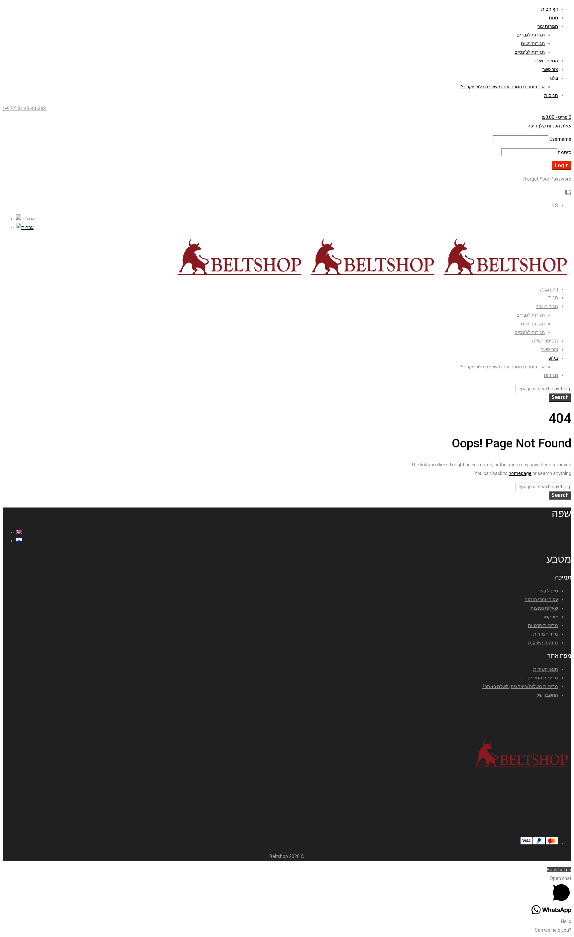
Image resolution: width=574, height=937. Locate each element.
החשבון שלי (546, 695)
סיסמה (564, 152)
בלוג (554, 78)
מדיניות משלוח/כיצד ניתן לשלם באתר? (520, 686)
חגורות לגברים (531, 35)
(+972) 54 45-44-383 (24, 108)
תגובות (551, 95)
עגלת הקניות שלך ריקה (549, 125)
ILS (568, 192)
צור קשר (550, 69)
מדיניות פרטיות (543, 625)
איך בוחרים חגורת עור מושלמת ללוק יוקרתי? (502, 86)
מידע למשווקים (543, 642)
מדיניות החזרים (542, 677)
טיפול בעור (547, 590)
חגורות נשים (533, 43)
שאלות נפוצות (544, 608)
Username (560, 139)
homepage (520, 473)
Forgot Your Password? (547, 179)
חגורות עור (547, 26)
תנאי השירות (545, 669)
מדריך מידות (545, 634)
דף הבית (549, 9)
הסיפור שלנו (546, 60)
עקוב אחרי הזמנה (541, 599)
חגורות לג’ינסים (530, 52)
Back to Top (559, 869)
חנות (553, 17)
